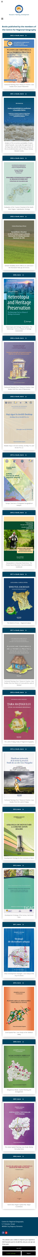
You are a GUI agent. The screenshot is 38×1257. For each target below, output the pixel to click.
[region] (19, 1246)
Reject (29, 1253)
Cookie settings (10, 1253)
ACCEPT (19, 1248)
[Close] (36, 1237)
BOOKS (19, 23)
